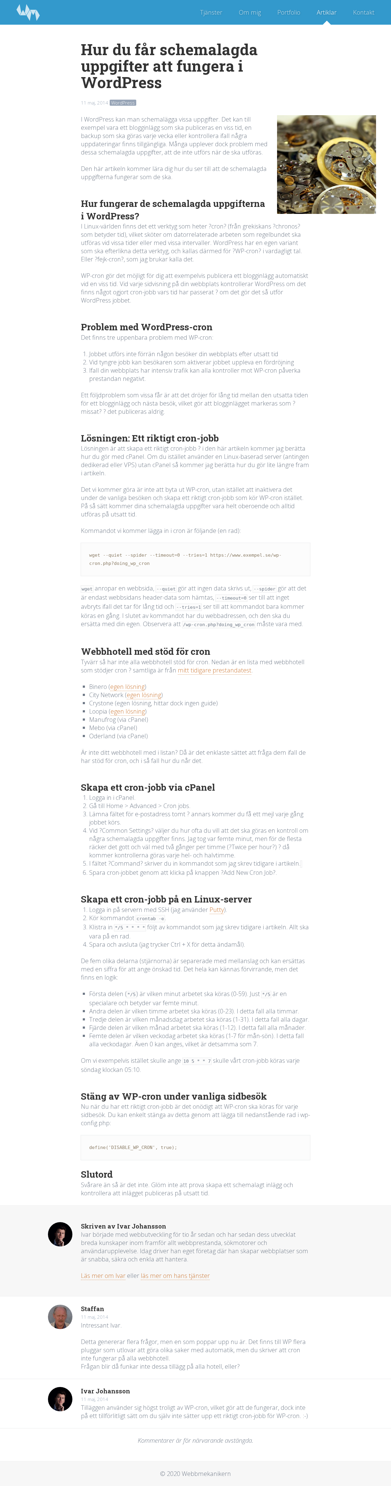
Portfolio (288, 12)
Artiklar (327, 12)
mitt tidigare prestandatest (214, 670)
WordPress (123, 103)
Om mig (250, 12)
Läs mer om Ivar (103, 1275)
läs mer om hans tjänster (175, 1275)
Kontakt (364, 12)
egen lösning (127, 687)
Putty (217, 910)
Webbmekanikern (28, 12)
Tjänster (211, 12)
